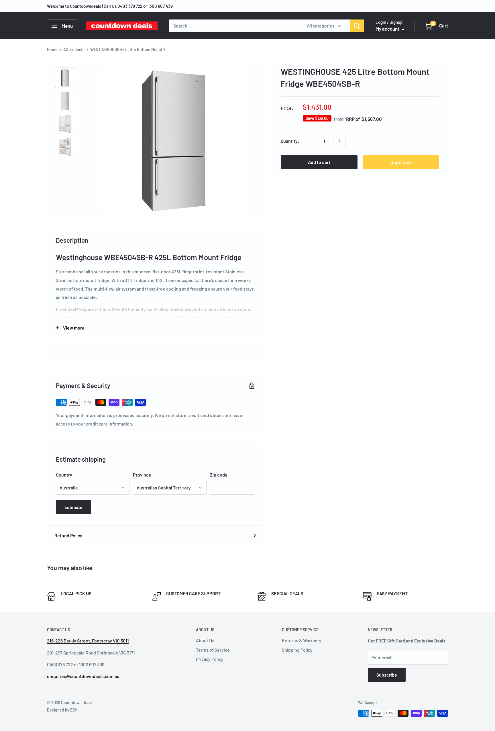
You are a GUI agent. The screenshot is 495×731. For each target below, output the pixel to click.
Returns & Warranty (301, 640)
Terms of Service (213, 649)
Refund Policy (68, 535)
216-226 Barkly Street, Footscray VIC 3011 (88, 640)
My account (388, 29)
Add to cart (319, 162)
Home (52, 49)
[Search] (357, 25)
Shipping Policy (297, 649)
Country (64, 474)
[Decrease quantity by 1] (309, 141)
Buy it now (400, 162)
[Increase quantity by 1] (339, 141)
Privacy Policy (209, 659)
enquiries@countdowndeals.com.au (83, 676)
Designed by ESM (62, 710)
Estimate (73, 507)
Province (142, 474)
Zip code (218, 474)
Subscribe (386, 674)
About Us (205, 640)
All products (74, 49)
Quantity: (290, 141)
